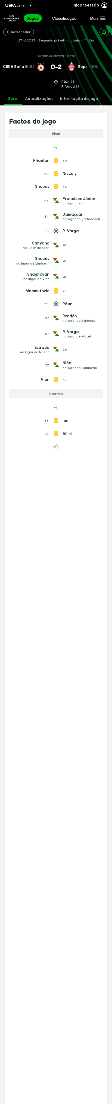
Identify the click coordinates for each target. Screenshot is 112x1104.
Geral (13, 99)
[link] (32, 18)
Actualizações (39, 99)
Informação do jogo (79, 99)
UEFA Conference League (11, 18)
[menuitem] (34, 18)
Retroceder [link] (20, 32)
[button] (97, 18)
